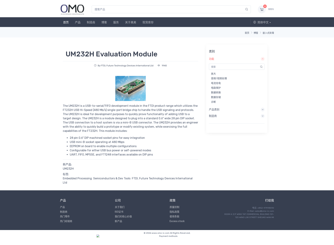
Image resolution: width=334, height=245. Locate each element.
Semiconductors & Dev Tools (111, 178)
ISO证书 (119, 211)
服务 (116, 22)
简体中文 (263, 22)
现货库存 (148, 22)
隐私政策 (174, 211)
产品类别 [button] (214, 109)
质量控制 (174, 207)
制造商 (91, 22)
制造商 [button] (213, 116)
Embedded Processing (77, 178)
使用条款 (174, 216)
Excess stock (177, 221)
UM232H (68, 168)
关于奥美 (130, 22)
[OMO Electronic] (72, 9)
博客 (104, 22)
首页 (66, 22)
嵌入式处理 (268, 33)
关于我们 (120, 207)
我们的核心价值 (123, 216)
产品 (78, 22)
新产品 (118, 221)
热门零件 (65, 216)
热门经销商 (66, 221)
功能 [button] (211, 58)
